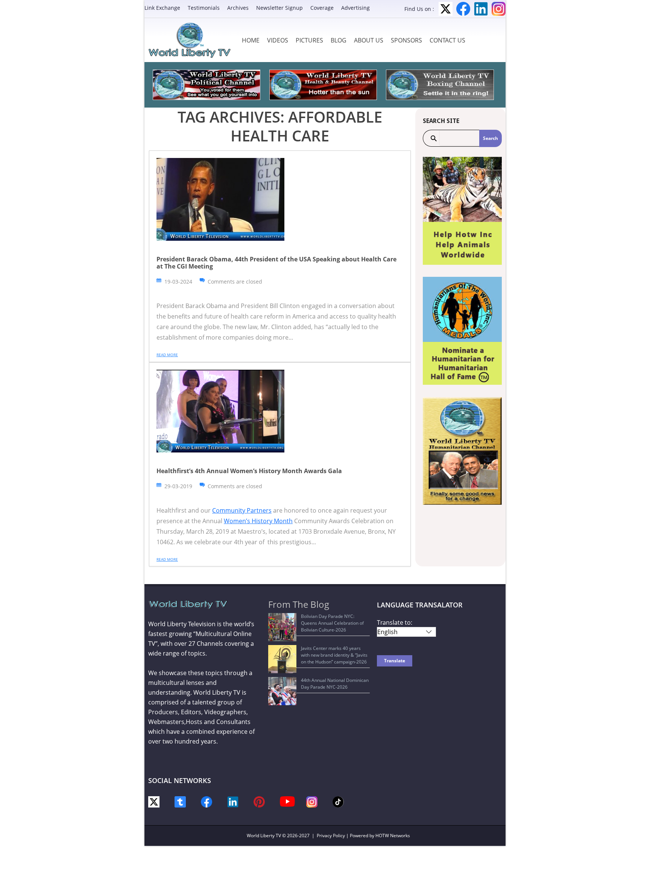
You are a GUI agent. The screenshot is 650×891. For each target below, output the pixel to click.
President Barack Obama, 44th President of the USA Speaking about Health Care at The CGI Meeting (276, 262)
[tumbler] (180, 801)
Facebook (463, 9)
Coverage (322, 7)
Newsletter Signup (279, 7)
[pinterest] (259, 801)
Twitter (446, 9)
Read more (167, 354)
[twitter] (153, 801)
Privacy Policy (331, 835)
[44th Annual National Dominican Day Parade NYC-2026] (282, 691)
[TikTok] (338, 801)
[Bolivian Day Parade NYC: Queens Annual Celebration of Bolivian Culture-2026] (282, 627)
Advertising (355, 7)
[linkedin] (232, 801)
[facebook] (206, 801)
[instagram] (311, 801)
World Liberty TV (264, 835)
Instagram (499, 9)
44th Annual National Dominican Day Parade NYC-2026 (335, 683)
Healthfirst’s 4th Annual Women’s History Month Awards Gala (249, 471)
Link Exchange (162, 7)
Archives (238, 7)
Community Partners (242, 510)
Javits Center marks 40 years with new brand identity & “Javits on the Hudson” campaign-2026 (334, 655)
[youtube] (287, 801)
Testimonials (204, 7)
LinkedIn (481, 9)
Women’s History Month (258, 521)
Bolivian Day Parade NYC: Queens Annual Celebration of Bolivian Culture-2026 (332, 623)
